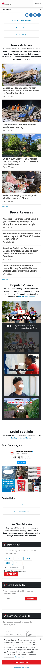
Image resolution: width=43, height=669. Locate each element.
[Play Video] (21, 312)
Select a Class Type (8, 632)
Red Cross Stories (21, 511)
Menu (38, 3)
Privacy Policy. (20, 657)
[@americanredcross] (12, 453)
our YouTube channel (26, 296)
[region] (21, 653)
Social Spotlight (21, 35)
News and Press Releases (21, 20)
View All (5, 206)
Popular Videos (21, 27)
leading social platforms (21, 438)
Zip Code (28, 632)
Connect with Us (21, 504)
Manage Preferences (21, 667)
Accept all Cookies (21, 662)
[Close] (41, 639)
